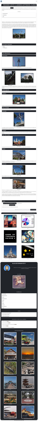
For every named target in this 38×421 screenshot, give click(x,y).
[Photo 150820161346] (19, 33)
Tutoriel (3, 307)
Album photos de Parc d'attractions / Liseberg (10, 203)
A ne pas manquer (5, 13)
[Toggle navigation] (36, 1)
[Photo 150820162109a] (10, 77)
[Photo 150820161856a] (27, 77)
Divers (3, 301)
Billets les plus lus (4, 295)
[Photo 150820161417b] (19, 61)
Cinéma (3, 300)
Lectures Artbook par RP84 (5, 314)
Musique (3, 304)
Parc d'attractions (33, 209)
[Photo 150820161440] (19, 119)
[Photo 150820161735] (19, 99)
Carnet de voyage (4, 298)
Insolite (3, 303)
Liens (3, 16)
